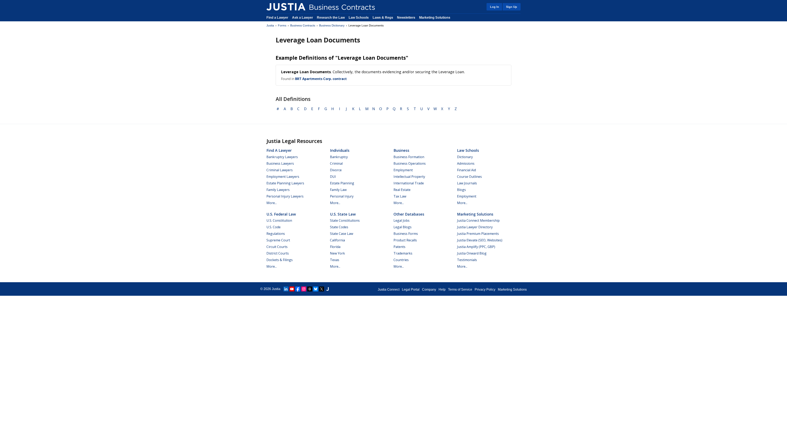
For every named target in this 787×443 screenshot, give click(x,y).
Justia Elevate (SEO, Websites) (479, 240)
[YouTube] (291, 289)
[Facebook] (297, 289)
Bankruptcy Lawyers (282, 157)
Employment (403, 170)
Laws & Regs (383, 17)
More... (271, 203)
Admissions (465, 163)
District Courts (277, 253)
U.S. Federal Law (281, 214)
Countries (401, 260)
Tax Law (400, 196)
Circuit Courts (277, 246)
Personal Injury (342, 196)
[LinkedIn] (285, 289)
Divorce (336, 170)
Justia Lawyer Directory (475, 227)
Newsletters (406, 17)
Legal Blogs (403, 227)
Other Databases (409, 214)
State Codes (339, 227)
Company (429, 289)
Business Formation (409, 157)
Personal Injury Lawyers (285, 196)
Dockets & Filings (279, 260)
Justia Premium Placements (478, 233)
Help (442, 289)
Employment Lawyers (282, 176)
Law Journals (467, 183)
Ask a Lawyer (303, 17)
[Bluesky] (315, 289)
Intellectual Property (409, 176)
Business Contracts (302, 25)
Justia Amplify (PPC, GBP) (476, 246)
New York (337, 253)
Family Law (338, 189)
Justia (270, 25)
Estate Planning (342, 183)
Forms (282, 25)
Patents (399, 246)
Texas (334, 260)
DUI (333, 176)
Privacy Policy (485, 289)
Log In (494, 6)
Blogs (461, 189)
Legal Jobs (401, 220)
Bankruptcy (339, 157)
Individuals (339, 150)
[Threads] (309, 289)
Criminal (336, 163)
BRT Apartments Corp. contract (321, 78)
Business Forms (406, 233)
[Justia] (285, 6)
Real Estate (402, 189)
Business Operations (410, 163)
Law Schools (359, 17)
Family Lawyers (278, 189)
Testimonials (467, 260)
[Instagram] (303, 289)
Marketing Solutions (434, 17)
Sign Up (511, 6)
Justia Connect (388, 289)
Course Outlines (469, 176)
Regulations (275, 233)
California (337, 240)
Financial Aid (466, 170)
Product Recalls (405, 240)
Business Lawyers (280, 163)
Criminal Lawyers (279, 170)
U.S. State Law (343, 214)
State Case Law (341, 233)
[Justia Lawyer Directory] (327, 289)
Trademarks (403, 253)
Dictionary (465, 157)
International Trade (409, 183)
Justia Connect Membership (478, 220)
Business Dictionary (332, 25)
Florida (335, 246)
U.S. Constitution (279, 220)
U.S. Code (273, 227)
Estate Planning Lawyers (285, 183)
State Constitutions (345, 220)
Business (401, 150)
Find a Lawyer (277, 17)
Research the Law (331, 17)
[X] (321, 289)
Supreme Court (278, 240)
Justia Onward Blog (472, 253)
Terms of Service (460, 289)
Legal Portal (411, 289)
